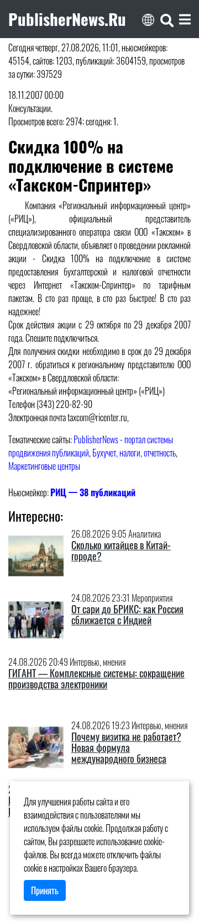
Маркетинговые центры (44, 466)
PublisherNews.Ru (67, 18)
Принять (45, 890)
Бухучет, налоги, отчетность (134, 452)
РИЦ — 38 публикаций (92, 492)
